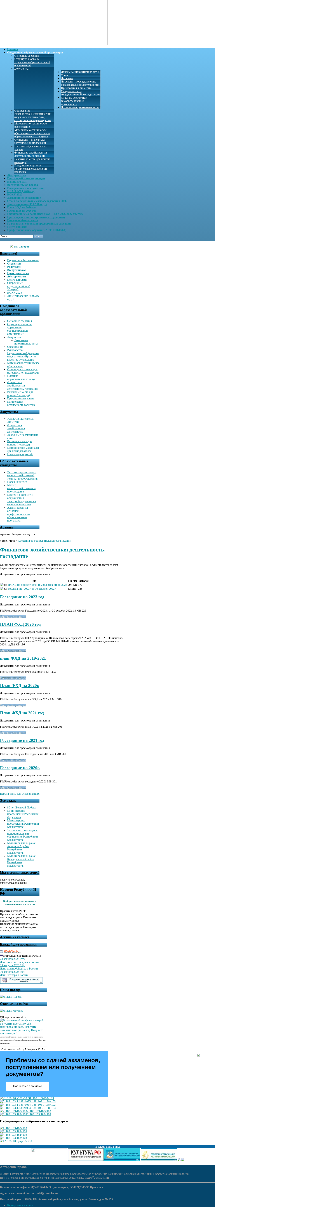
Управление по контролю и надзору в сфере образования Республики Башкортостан (22, 835)
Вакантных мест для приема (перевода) (19, 443)
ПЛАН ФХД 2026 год (20, 624)
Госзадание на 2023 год (22, 597)
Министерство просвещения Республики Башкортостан (23, 823)
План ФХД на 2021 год (22, 713)
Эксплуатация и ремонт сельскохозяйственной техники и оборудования (22, 475)
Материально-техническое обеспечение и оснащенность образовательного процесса (32, 133)
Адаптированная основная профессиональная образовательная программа (18, 514)
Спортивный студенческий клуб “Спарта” (18, 286)
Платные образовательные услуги (22, 377)
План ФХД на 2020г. (19, 685)
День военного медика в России (19, 962)
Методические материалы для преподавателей (23, 449)
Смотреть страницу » (13, 616)
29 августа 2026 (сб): (12, 965)
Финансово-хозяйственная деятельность (16, 428)
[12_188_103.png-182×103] (16, 1141)
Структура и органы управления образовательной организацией (32, 62)
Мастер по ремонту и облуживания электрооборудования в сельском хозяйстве (21, 499)
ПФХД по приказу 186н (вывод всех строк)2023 (37, 584)
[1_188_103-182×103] (13, 1128)
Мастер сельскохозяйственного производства (21, 488)
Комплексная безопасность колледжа (21, 403)
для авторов (22, 246)
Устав (64, 75)
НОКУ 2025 (14, 292)
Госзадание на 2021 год (22, 740)
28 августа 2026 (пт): (12, 958)
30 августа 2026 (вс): (12, 971)
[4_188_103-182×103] (13, 1134)
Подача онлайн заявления (23, 260)
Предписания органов (27, 165)
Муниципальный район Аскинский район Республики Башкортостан (21, 847)
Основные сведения (26, 55)
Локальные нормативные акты (80, 71)
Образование (22, 110)
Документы (21, 68)
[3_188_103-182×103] (13, 1131)
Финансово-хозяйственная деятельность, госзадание (30, 154)
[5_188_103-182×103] (13, 1137)
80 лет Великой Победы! (22, 807)
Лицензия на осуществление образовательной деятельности (80, 83)
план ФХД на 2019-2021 (23, 658)
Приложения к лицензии (76, 87)
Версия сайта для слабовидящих (19, 793)
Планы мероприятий (20, 454)
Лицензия (67, 78)
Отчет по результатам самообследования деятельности (74, 101)
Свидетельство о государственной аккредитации (80, 93)
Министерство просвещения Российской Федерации (23, 814)
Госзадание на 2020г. (20, 767)
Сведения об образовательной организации (44, 540)
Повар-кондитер (17, 481)
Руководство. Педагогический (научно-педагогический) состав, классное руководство (32, 117)
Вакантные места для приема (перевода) (20, 393)
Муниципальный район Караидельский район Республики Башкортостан (21, 860)
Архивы (5, 534)
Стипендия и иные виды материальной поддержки (30, 141)
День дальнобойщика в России (19, 968)
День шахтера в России (14, 975)
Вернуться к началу (20, 1205)
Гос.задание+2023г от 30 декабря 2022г (32, 588)
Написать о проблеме (27, 1086)
